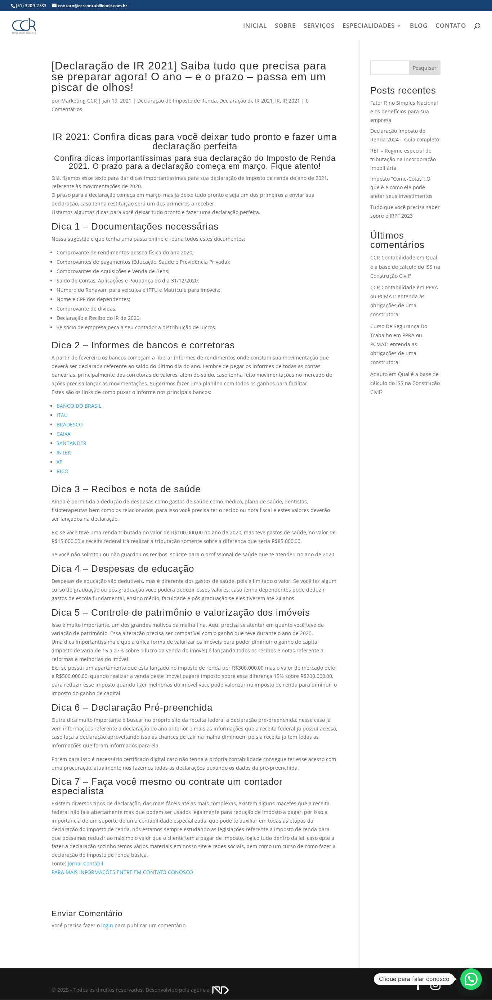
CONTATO (450, 26)
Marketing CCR (79, 100)
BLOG (419, 26)
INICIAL (255, 26)
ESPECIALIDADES (369, 26)
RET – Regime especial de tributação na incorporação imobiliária (403, 159)
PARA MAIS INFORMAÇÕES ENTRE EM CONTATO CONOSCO (122, 872)
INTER (64, 452)
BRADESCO (70, 424)
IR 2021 (291, 100)
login (107, 925)
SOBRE (285, 26)
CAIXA (64, 433)
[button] (471, 979)
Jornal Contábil (85, 863)
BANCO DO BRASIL (79, 405)
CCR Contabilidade (392, 257)
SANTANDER (71, 443)
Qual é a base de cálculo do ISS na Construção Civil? (405, 266)
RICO (62, 471)
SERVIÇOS (319, 26)
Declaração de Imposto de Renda (177, 100)
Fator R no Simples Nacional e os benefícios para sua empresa (404, 111)
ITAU (62, 415)
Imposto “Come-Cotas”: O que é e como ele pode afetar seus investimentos (401, 187)
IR (277, 100)
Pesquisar (425, 67)
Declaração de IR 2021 (246, 100)
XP (59, 461)
